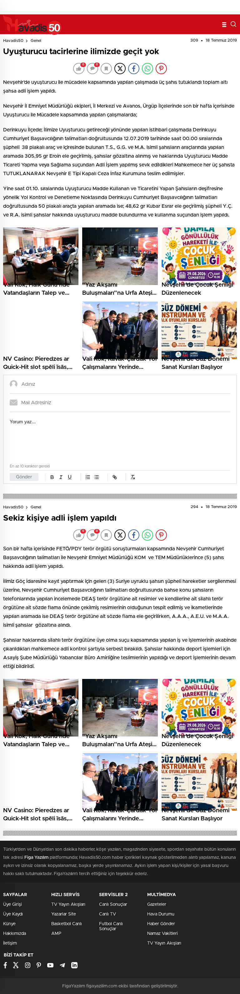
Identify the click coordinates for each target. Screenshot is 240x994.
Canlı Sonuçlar (113, 904)
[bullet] (96, 477)
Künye (9, 924)
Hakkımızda (14, 933)
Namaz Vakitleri (162, 933)
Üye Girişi (12, 904)
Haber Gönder (161, 924)
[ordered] (87, 477)
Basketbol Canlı (66, 924)
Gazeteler (156, 904)
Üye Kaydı (13, 914)
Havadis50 (13, 41)
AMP (56, 933)
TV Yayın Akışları (68, 904)
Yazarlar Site (63, 914)
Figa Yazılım (36, 857)
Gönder (24, 477)
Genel (36, 41)
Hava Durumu (160, 914)
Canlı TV (107, 914)
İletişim (10, 943)
